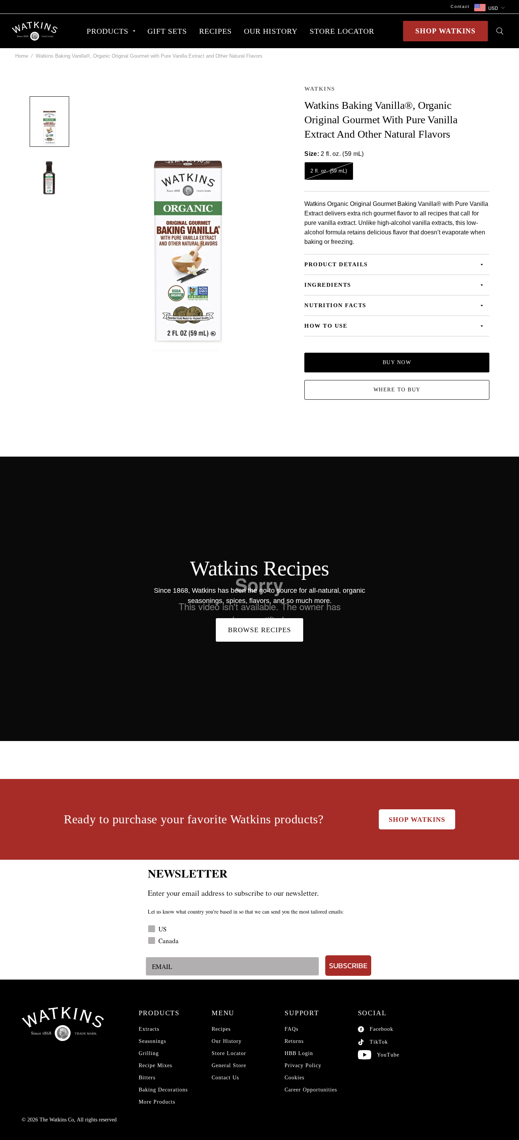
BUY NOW (397, 362)
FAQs (291, 1029)
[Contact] (242, 6)
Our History (227, 1041)
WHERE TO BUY (397, 390)
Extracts (149, 1029)
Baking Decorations (163, 1090)
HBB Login (299, 1053)
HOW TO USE (325, 326)
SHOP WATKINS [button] (417, 819)
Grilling (149, 1053)
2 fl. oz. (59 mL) (328, 171)
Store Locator (229, 1053)
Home (21, 56)
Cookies (294, 1077)
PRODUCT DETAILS (336, 264)
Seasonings (152, 1041)
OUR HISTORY (270, 31)
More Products (157, 1102)
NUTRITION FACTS (335, 305)
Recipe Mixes (155, 1065)
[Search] (499, 31)
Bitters (147, 1077)
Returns (294, 1041)
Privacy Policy (303, 1065)
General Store (229, 1065)
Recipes (221, 1029)
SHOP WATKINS (445, 31)
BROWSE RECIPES (259, 630)
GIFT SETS (167, 31)
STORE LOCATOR (342, 31)
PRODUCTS (107, 31)
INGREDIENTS (327, 285)
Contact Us (225, 1077)
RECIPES (215, 31)
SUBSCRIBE (348, 965)
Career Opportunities (311, 1090)
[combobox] (489, 8)
